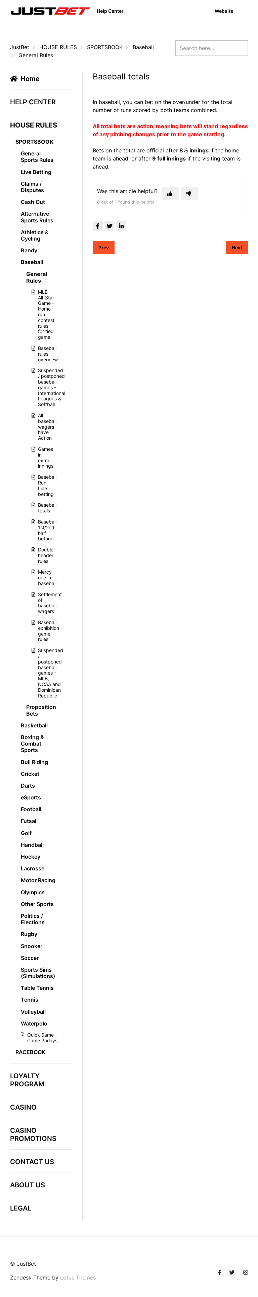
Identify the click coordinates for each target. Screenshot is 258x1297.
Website (224, 11)
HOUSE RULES (58, 47)
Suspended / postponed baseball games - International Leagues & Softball (44, 387)
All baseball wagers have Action (44, 426)
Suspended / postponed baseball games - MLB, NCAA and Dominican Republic (44, 672)
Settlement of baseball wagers (44, 602)
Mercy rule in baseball (44, 577)
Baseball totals (44, 507)
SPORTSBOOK (105, 47)
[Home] (50, 11)
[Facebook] (98, 226)
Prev (103, 247)
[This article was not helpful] (189, 193)
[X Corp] (109, 226)
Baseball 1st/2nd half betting (44, 530)
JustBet (19, 47)
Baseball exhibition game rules (44, 630)
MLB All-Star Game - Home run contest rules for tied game (44, 314)
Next (237, 247)
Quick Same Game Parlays (42, 1037)
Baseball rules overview (44, 353)
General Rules (35, 55)
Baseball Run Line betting (44, 485)
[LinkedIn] (121, 226)
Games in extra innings (44, 457)
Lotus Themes (78, 1277)
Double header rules (44, 555)
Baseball (143, 47)
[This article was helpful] (170, 193)
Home (30, 79)
